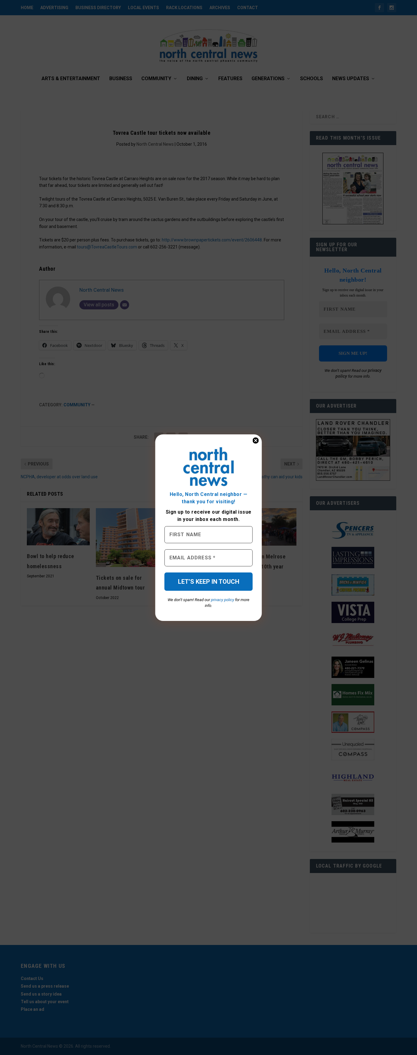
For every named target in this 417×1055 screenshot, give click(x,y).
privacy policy (222, 599)
